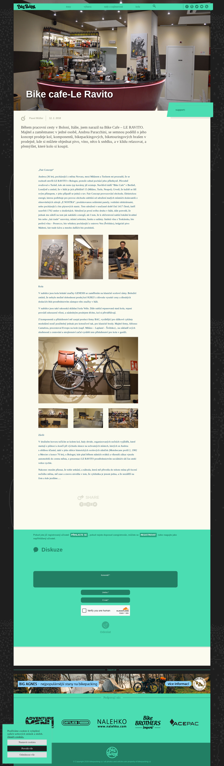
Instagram (191, 6)
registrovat (148, 535)
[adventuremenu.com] (39, 722)
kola (138, 6)
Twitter (196, 6)
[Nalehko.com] (112, 722)
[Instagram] (88, 504)
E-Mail (201, 6)
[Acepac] (184, 722)
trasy (68, 6)
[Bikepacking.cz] (26, 6)
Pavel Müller (36, 118)
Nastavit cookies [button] (27, 742)
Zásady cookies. (15, 737)
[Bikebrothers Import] (148, 722)
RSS (206, 6)
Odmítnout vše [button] (27, 754)
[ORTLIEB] (75, 722)
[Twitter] (95, 504)
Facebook (187, 6)
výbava (87, 6)
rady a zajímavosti (113, 6)
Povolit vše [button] (27, 748)
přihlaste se (79, 535)
